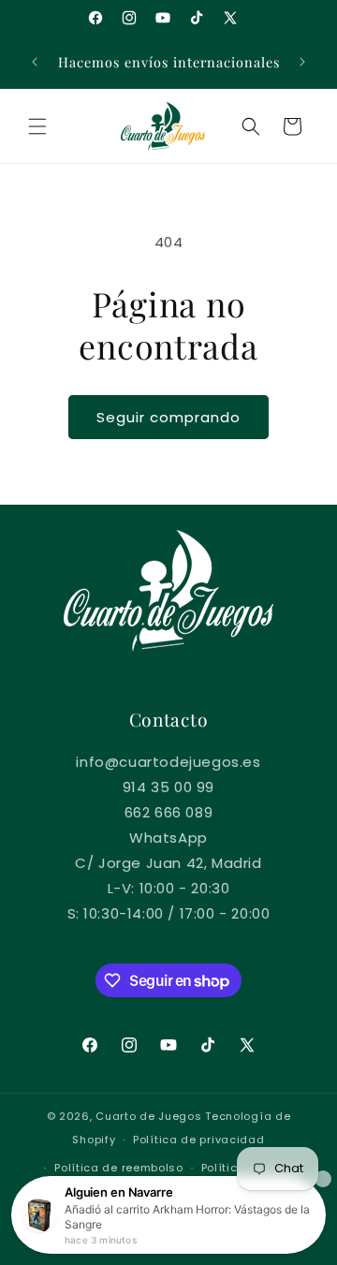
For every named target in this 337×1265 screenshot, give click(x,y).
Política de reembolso (118, 1167)
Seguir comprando (168, 417)
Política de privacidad (198, 1139)
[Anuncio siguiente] (302, 61)
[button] (37, 126)
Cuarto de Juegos (148, 1116)
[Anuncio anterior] (34, 61)
